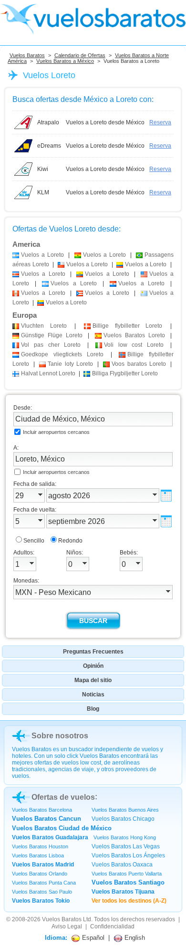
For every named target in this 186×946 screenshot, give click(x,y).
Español (92, 937)
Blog (93, 708)
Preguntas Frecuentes (93, 651)
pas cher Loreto (51, 345)
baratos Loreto (138, 364)
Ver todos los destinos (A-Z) (129, 900)
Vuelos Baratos (27, 55)
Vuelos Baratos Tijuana (123, 891)
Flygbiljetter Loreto (125, 373)
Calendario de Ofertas (79, 55)
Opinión (93, 666)
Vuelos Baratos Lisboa (38, 855)
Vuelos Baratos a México (65, 61)
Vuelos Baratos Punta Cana (44, 883)
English (134, 937)
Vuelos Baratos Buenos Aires (125, 810)
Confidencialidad (112, 926)
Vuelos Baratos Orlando (39, 873)
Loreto (44, 325)
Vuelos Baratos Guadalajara (50, 837)
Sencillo (33, 540)
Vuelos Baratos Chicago (123, 818)
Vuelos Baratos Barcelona (42, 810)
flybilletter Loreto (127, 325)
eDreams (49, 145)
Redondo (70, 540)
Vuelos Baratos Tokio (41, 900)
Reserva (160, 122)
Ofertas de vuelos (63, 797)
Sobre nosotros (59, 736)
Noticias (93, 694)
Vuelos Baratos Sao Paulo (42, 892)
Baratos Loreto (134, 335)
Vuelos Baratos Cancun (46, 818)
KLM (43, 192)
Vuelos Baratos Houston (40, 846)
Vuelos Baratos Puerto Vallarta (127, 873)
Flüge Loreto (52, 335)
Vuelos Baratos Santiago (128, 882)
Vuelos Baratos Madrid (43, 864)
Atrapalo (48, 122)
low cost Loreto (134, 345)
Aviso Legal (67, 926)
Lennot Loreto (48, 373)
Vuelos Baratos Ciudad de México (62, 828)
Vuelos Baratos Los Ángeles (128, 855)
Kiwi (42, 169)
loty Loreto (70, 364)
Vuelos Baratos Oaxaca (122, 864)
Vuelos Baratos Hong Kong (124, 837)
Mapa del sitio (93, 680)
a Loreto (42, 255)
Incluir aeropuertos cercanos (56, 432)
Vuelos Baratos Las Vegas (126, 846)
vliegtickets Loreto (62, 354)
